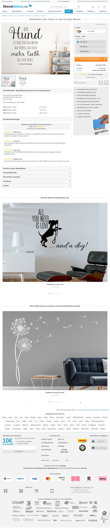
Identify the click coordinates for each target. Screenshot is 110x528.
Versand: (79, 70)
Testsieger (62, 466)
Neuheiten (103, 11)
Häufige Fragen (46, 439)
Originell (90, 11)
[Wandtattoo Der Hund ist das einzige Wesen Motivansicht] (22, 81)
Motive (68, 11)
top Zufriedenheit (64, 1)
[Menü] (107, 511)
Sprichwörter (16, 11)
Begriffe (40, 11)
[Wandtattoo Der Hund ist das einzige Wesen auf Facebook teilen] (100, 82)
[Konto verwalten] (93, 7)
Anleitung (101, 441)
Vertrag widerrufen (64, 451)
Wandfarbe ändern (101, 24)
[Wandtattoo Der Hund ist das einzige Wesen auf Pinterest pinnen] (106, 82)
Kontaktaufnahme (47, 443)
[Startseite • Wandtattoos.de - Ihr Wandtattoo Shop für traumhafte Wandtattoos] (18, 6)
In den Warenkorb (90, 59)
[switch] (104, 521)
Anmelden (19, 451)
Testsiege (61, 446)
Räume (4, 11)
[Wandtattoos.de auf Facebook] (5, 491)
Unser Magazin (101, 448)
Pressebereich (63, 443)
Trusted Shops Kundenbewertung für (40, 468)
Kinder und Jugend (54, 11)
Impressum (45, 455)
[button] (50, 294)
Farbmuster (45, 446)
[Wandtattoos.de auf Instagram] (36, 491)
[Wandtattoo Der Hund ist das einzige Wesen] (35, 48)
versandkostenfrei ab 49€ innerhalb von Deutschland (93, 410)
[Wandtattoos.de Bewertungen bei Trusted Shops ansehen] (82, 450)
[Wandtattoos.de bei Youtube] (52, 491)
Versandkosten (46, 449)
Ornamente (80, 11)
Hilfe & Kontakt (8, 1)
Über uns (61, 439)
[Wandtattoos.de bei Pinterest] (21, 491)
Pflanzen (30, 11)
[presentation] (29, 403)
